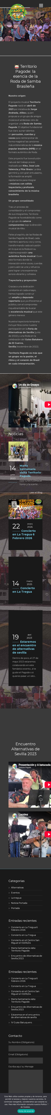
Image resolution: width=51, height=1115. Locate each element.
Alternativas (17, 887)
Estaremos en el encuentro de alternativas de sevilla (25, 1016)
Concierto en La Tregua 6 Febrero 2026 (24, 534)
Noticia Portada (19, 903)
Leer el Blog (36, 492)
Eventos (15, 892)
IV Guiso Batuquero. (21, 1022)
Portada (15, 908)
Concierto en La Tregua (23, 935)
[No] (47, 1104)
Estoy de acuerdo (26, 1111)
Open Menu (41, 5)
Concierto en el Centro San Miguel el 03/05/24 (25, 941)
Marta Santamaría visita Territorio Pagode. (23, 949)
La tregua (16, 898)
